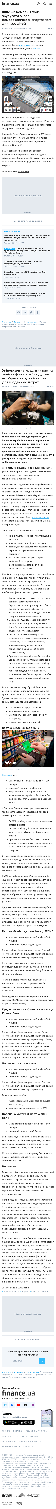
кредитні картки (40, 517)
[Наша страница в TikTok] (25, 1405)
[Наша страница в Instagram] (32, 1405)
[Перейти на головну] (10, 4)
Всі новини (18, 322)
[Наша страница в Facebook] (12, 1405)
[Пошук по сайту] (44, 3)
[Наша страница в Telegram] (5, 1405)
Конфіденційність (11, 1447)
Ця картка (7, 775)
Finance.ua (23, 171)
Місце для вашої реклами (28, 195)
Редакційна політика (36, 1431)
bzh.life (36, 48)
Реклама (34, 1436)
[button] (42, 1361)
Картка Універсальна (40, 1291)
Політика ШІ (8, 1436)
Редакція (18, 1431)
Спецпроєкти (9, 1441)
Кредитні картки (10, 1291)
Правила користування (31, 1441)
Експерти (22, 1436)
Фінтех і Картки (27, 387)
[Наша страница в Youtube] (19, 1405)
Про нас (6, 1431)
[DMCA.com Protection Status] (7, 1498)
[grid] (28, 855)
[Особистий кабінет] (38, 3)
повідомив (24, 45)
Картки (24, 1291)
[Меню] (51, 3)
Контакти (28, 1447)
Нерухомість (25, 28)
